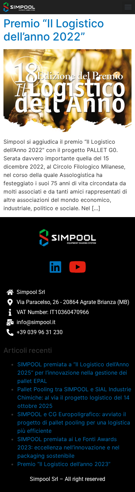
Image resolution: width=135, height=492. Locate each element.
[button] (128, 7)
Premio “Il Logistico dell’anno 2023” (63, 463)
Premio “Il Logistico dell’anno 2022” (53, 30)
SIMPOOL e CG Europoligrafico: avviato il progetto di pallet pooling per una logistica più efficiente (73, 422)
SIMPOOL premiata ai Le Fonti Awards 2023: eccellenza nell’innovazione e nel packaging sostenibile (68, 447)
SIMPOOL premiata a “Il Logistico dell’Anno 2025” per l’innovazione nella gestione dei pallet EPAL (73, 372)
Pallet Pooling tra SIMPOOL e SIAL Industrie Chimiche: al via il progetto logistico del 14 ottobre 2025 (74, 397)
